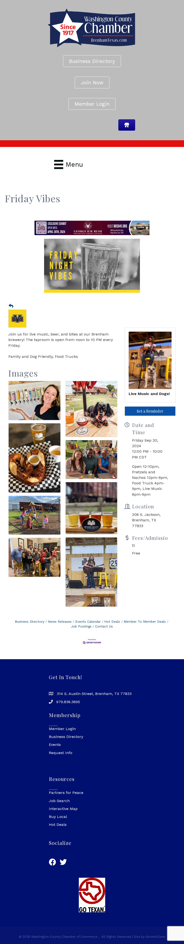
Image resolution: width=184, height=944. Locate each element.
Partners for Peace (66, 799)
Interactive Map (63, 815)
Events (55, 751)
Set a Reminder (150, 417)
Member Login (62, 735)
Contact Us (104, 632)
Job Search (59, 807)
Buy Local (58, 823)
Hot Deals (112, 628)
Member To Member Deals (145, 628)
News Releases (60, 628)
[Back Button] (11, 312)
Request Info (60, 759)
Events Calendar (88, 628)
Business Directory (29, 628)
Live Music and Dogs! (149, 400)
